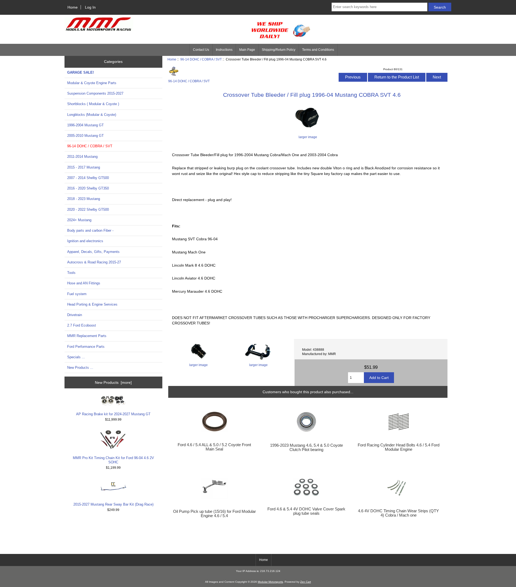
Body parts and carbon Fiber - (90, 230)
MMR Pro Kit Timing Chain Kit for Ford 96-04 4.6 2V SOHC (113, 460)
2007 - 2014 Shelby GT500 (88, 178)
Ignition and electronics (85, 241)
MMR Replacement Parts (86, 336)
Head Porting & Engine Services (92, 304)
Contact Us (201, 50)
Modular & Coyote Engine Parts (91, 83)
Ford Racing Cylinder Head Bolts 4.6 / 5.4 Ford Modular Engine (398, 447)
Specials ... (76, 357)
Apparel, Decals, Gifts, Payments (93, 252)
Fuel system (77, 294)
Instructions (224, 50)
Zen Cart (305, 581)
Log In (90, 7)
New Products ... (80, 368)
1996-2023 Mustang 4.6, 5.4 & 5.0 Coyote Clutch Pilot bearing (306, 447)
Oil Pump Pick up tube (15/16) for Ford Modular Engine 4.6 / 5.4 (214, 513)
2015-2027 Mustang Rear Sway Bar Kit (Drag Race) (113, 504)
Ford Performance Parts (86, 347)
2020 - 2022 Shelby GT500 (88, 209)
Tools (71, 273)
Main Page (247, 50)
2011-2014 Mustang (82, 157)
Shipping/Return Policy (278, 50)
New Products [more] (113, 382)
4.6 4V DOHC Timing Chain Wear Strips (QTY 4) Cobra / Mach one (398, 513)
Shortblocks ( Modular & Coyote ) (93, 104)
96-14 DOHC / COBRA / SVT (201, 59)
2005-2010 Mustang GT (85, 136)
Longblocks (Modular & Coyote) (91, 115)
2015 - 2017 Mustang (83, 167)
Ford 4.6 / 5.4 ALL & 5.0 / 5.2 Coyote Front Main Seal (214, 447)
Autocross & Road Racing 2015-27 (94, 262)
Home (72, 7)
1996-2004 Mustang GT (85, 125)
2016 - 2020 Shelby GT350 (88, 188)
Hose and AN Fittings (83, 283)
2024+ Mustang (79, 220)
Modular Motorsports (270, 581)
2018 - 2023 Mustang (83, 199)
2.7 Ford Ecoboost (81, 325)
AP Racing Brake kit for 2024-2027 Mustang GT (113, 414)
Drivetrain (74, 315)
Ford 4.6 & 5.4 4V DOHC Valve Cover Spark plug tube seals (306, 511)
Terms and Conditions (318, 50)
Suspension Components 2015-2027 (95, 93)
